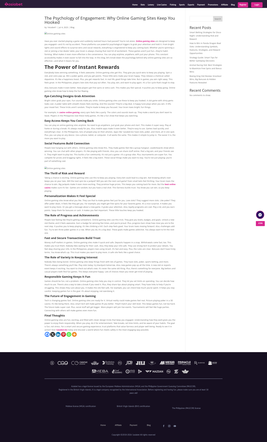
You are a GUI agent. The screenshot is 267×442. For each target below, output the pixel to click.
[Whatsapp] (68, 334)
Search (218, 19)
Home (135, 5)
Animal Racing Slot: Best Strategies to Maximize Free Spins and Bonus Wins (206, 68)
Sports (182, 5)
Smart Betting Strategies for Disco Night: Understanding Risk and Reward (205, 35)
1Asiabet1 (51, 27)
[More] (74, 334)
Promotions (213, 5)
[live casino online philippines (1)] (260, 222)
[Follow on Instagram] (169, 426)
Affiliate (224, 5)
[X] (52, 334)
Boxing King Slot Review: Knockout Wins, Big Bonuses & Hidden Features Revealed (205, 79)
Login (256, 5)
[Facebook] (47, 334)
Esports (191, 5)
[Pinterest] (63, 334)
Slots (143, 5)
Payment (201, 5)
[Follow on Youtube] (175, 426)
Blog (233, 5)
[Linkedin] (58, 334)
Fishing (173, 5)
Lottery (151, 5)
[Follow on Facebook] (163, 426)
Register (242, 5)
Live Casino (162, 5)
